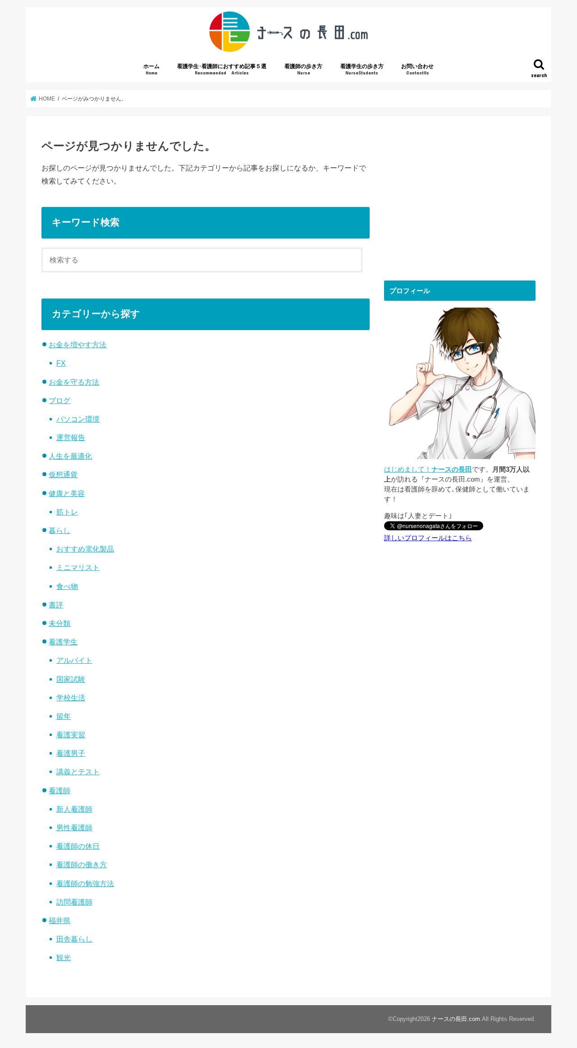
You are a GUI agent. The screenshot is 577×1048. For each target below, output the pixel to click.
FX (61, 363)
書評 (56, 605)
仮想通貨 (63, 474)
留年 (63, 716)
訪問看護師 (74, 902)
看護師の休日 (78, 846)
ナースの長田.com (456, 1019)
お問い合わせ (417, 69)
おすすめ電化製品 (85, 549)
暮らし (59, 530)
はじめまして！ (428, 469)
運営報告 (70, 437)
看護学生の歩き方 (362, 69)
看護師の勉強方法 (85, 883)
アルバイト (74, 660)
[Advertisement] (460, 195)
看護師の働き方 (81, 864)
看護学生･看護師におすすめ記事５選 (221, 69)
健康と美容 (67, 493)
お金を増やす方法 (77, 344)
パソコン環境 (78, 419)
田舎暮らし (74, 939)
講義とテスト (78, 772)
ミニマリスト (78, 567)
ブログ (59, 400)
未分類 (59, 623)
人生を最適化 (70, 456)
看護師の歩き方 (303, 69)
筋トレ (67, 512)
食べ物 (67, 586)
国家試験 (70, 679)
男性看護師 (74, 827)
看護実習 (70, 735)
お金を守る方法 (74, 382)
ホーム (151, 69)
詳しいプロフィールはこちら (428, 538)
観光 (63, 957)
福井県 (59, 920)
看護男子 (70, 753)
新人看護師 (74, 809)
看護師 (59, 790)
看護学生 (63, 642)
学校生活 (70, 698)
